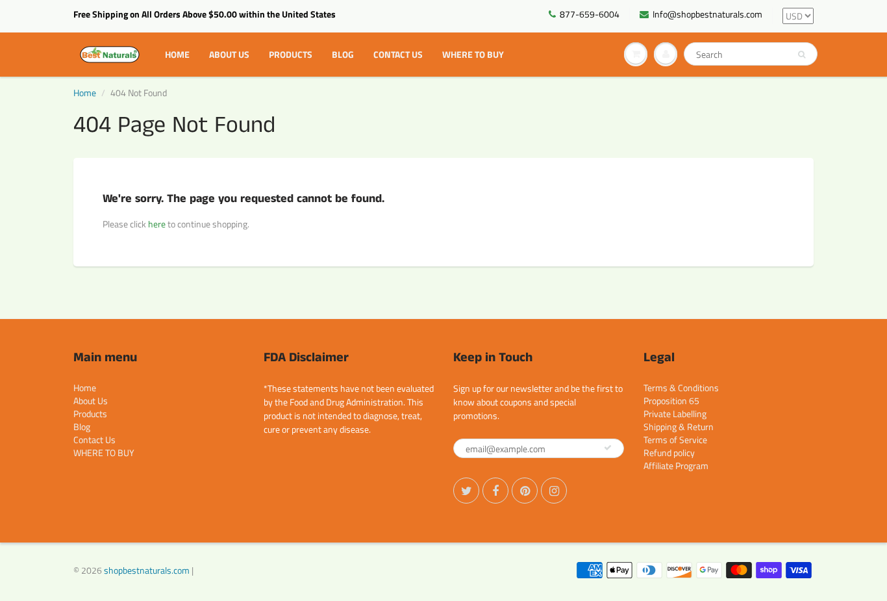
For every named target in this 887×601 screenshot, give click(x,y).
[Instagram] (554, 491)
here (157, 224)
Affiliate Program (675, 465)
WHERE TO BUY (473, 54)
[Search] (801, 54)
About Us (229, 54)
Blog (343, 54)
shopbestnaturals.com (147, 570)
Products (290, 54)
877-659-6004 (589, 14)
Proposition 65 (671, 400)
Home (177, 54)
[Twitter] (466, 491)
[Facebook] (495, 491)
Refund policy (669, 452)
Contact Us (398, 54)
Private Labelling (674, 413)
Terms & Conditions (681, 387)
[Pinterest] (525, 491)
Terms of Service (675, 439)
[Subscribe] (607, 447)
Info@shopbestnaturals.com (707, 14)
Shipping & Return (678, 426)
